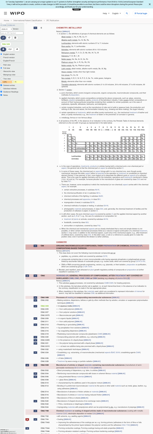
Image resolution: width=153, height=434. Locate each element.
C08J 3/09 (45, 318)
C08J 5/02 (45, 370)
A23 (86, 222)
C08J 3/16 (45, 331)
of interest (138, 291)
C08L (93, 293)
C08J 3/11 (45, 321)
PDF (10, 49)
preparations (132, 269)
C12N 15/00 (87, 266)
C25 (93, 413)
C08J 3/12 (45, 324)
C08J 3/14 (45, 327)
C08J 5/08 (45, 379)
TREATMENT (120, 275)
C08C (77, 278)
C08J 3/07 (45, 312)
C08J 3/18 (45, 334)
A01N (106, 219)
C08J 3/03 (6, 44)
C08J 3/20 (45, 337)
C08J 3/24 (45, 352)
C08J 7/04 (45, 419)
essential (100, 173)
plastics (72, 100)
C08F (82, 278)
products (95, 100)
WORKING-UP (136, 245)
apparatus (86, 199)
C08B (71, 278)
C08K (100, 334)
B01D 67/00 (78, 367)
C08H (95, 278)
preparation (74, 95)
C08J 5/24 (45, 407)
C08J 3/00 (45, 297)
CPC (5, 82)
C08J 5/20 (45, 401)
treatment (133, 112)
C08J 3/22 (45, 349)
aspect (63, 168)
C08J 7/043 (45, 422)
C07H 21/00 (140, 261)
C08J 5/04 (45, 373)
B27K (92, 202)
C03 (138, 179)
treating (70, 297)
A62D (100, 196)
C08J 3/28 (45, 361)
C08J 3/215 (45, 346)
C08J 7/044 (45, 428)
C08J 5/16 (45, 394)
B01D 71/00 (88, 367)
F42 (98, 225)
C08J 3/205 (45, 340)
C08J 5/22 (45, 404)
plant (92, 269)
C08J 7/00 (45, 410)
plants (76, 219)
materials (77, 209)
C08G (87, 278)
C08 (42, 245)
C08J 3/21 (45, 343)
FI (15, 82)
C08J (43, 275)
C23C (65, 413)
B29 (124, 278)
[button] (35, 28)
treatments (82, 112)
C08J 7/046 (45, 431)
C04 (89, 234)
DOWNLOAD (11, 25)
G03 (101, 209)
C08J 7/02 (45, 416)
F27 (69, 181)
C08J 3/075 (45, 315)
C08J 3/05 (45, 309)
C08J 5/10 (45, 383)
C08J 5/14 (45, 391)
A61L (98, 193)
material (114, 373)
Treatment (61, 361)
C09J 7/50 (125, 425)
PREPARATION (109, 245)
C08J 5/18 (45, 398)
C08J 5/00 (45, 365)
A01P (77, 271)
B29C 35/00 (115, 352)
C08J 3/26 (45, 358)
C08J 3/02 (45, 300)
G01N (106, 205)
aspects (133, 175)
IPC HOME (3, 25)
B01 (99, 199)
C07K (105, 256)
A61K (97, 189)
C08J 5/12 (45, 386)
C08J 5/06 (45, 376)
